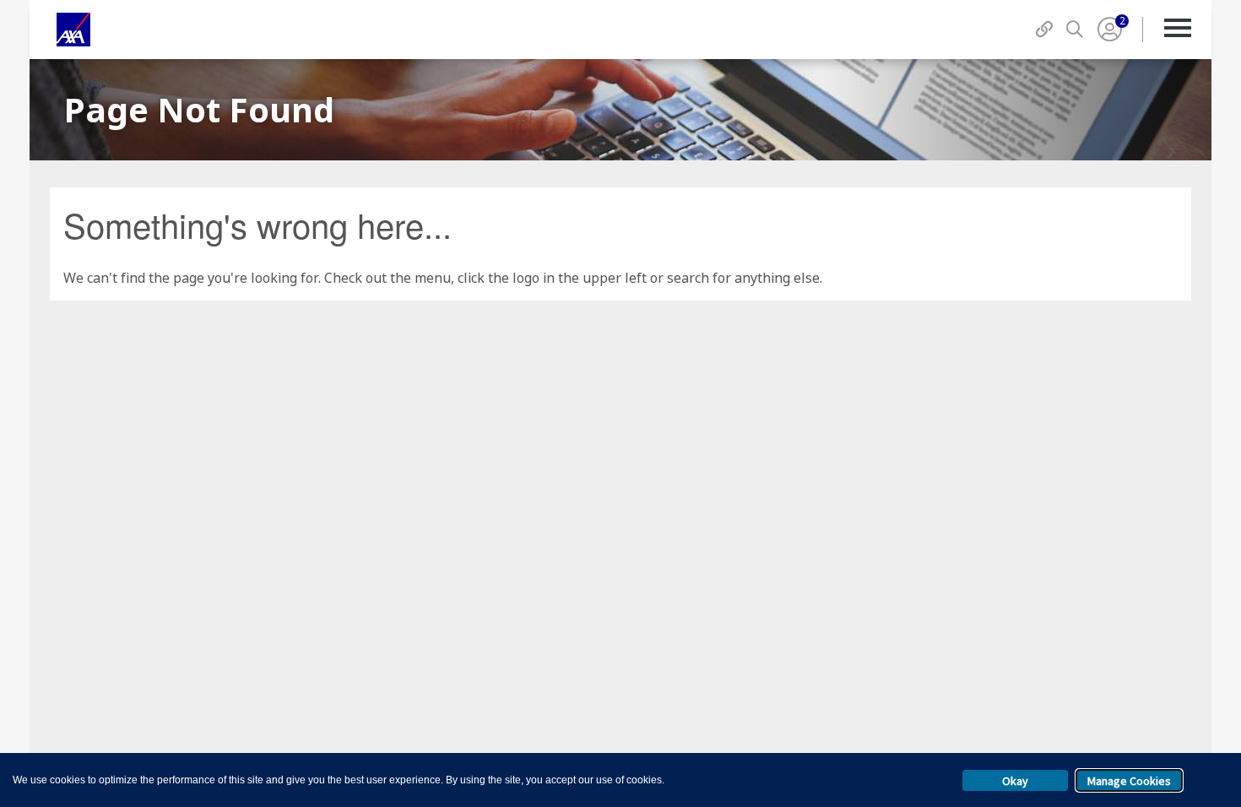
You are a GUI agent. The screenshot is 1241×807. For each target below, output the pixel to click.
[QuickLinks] (1044, 29)
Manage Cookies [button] (1129, 780)
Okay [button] (1015, 780)
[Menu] (1177, 29)
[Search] (1074, 29)
